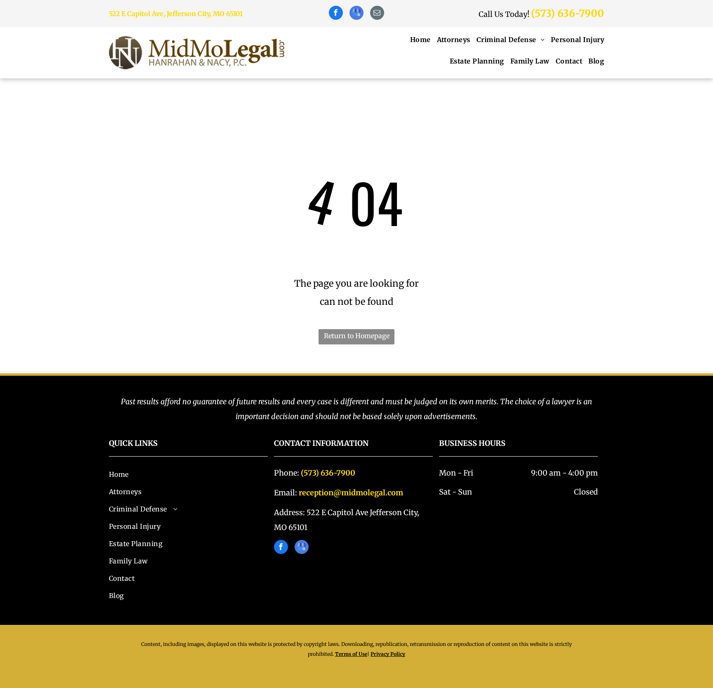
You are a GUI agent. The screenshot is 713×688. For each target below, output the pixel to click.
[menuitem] (417, 39)
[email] (377, 14)
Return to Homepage (357, 336)
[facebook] (336, 14)
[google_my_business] (356, 14)
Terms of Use (351, 654)
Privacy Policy (388, 654)
